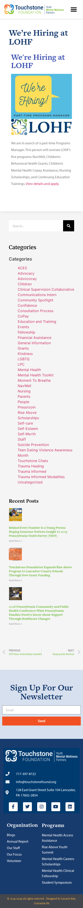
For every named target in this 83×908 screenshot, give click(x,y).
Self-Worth (27, 434)
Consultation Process (35, 311)
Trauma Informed (32, 471)
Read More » (15, 540)
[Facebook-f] (13, 806)
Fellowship (26, 332)
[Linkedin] (70, 806)
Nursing (24, 391)
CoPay (23, 316)
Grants (23, 348)
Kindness (25, 353)
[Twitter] (27, 806)
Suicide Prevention (33, 444)
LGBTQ (23, 359)
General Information (34, 343)
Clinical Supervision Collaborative (46, 289)
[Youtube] (55, 806)
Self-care (25, 423)
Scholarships (28, 418)
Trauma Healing (31, 466)
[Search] (68, 225)
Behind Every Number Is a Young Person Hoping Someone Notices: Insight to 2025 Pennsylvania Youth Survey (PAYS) (38, 531)
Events (23, 327)
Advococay (27, 278)
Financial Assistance (34, 337)
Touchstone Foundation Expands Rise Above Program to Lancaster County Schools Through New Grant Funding (40, 571)
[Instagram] (41, 806)
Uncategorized (30, 482)
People (23, 402)
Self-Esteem (28, 428)
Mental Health (29, 369)
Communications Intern (37, 294)
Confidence (27, 305)
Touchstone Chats (33, 460)
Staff (22, 439)
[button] (74, 9)
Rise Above (27, 412)
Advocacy (26, 273)
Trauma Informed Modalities (41, 477)
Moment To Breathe (34, 380)
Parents (24, 396)
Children (25, 284)
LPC (21, 364)
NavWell (24, 386)
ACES (22, 268)
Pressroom (27, 407)
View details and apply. (42, 183)
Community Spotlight (35, 300)
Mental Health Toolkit (36, 375)
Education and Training (37, 321)
